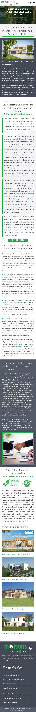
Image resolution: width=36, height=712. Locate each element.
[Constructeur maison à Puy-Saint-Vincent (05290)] (18, 551)
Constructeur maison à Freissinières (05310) (14, 579)
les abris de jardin (22, 300)
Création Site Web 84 (19, 711)
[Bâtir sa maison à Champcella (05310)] (18, 606)
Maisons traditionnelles (11, 675)
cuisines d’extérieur (15, 346)
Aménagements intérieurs (11, 694)
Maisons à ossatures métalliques (13, 679)
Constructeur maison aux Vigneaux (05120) (14, 633)
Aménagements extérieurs (12, 698)
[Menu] (34, 3)
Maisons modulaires (9, 684)
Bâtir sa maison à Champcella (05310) (12, 609)
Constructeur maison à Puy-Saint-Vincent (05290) (16, 554)
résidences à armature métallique (15, 150)
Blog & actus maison (10, 702)
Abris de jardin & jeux (10, 688)
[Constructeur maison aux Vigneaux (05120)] (18, 630)
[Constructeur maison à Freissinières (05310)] (18, 576)
